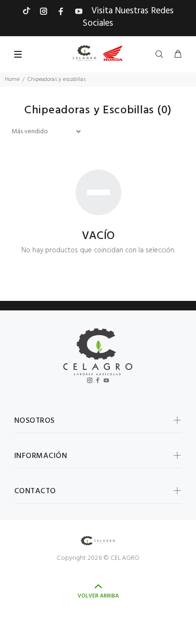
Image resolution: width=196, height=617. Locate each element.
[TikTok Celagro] (26, 11)
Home (12, 79)
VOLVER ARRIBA (98, 596)
